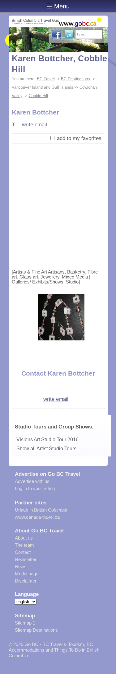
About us (24, 538)
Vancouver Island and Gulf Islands (42, 87)
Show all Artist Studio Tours (46, 448)
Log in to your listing (35, 488)
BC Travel (46, 79)
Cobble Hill (38, 95)
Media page (26, 573)
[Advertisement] (58, 205)
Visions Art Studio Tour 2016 (47, 439)
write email (34, 124)
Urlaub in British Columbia (41, 510)
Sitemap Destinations (36, 630)
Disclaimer (26, 580)
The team (24, 545)
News (21, 566)
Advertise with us (32, 481)
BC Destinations (75, 79)
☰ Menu (58, 6)
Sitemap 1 (25, 622)
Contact (23, 552)
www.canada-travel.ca (37, 517)
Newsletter (26, 559)
